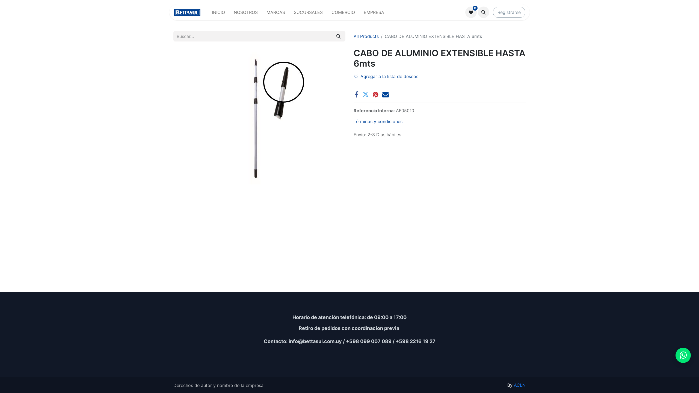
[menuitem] (218, 12)
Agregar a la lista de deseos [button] (389, 76)
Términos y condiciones (378, 121)
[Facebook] (357, 94)
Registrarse (509, 12)
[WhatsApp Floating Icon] (683, 355)
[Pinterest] (375, 94)
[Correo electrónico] (385, 94)
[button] (483, 12)
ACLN (520, 385)
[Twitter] (365, 94)
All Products (366, 36)
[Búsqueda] (338, 36)
